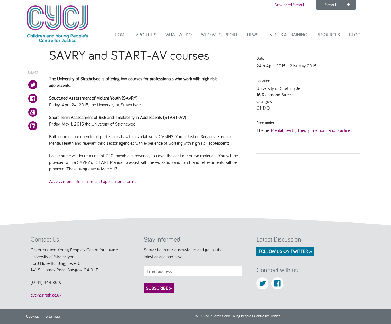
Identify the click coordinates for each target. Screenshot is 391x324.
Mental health (283, 130)
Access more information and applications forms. (93, 181)
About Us (146, 34)
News (252, 34)
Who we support (219, 34)
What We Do (178, 34)
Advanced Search (289, 4)
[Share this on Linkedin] (32, 125)
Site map (53, 316)
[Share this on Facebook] (32, 98)
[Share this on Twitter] (32, 84)
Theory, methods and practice (323, 130)
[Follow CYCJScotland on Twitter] (262, 283)
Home (121, 34)
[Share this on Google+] (32, 112)
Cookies (32, 316)
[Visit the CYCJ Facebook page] (277, 283)
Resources (328, 34)
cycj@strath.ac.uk (46, 295)
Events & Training (287, 34)
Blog (354, 34)
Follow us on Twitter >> (285, 251)
